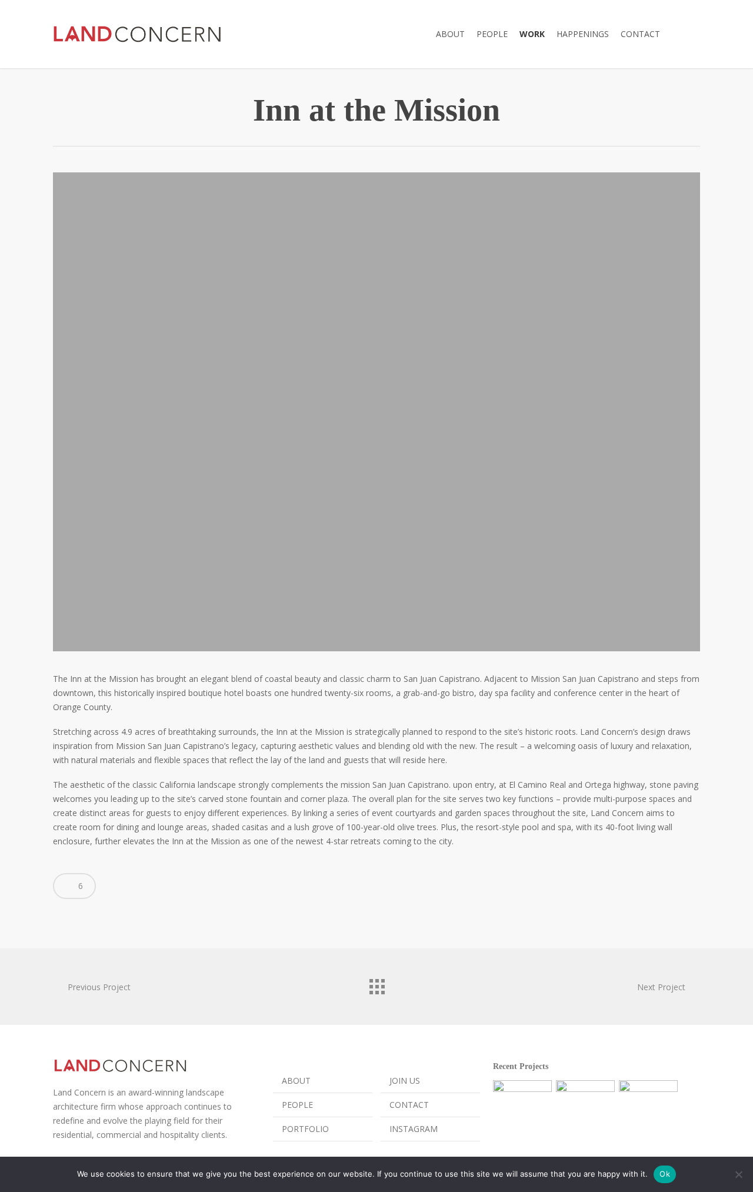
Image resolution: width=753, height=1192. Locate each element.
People (297, 1104)
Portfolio (305, 1128)
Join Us (404, 1080)
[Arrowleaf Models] (522, 1109)
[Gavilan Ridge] (585, 1109)
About (296, 1080)
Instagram (413, 1128)
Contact (409, 1104)
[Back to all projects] (376, 983)
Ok (664, 1173)
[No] (738, 1174)
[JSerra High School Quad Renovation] (648, 1109)
